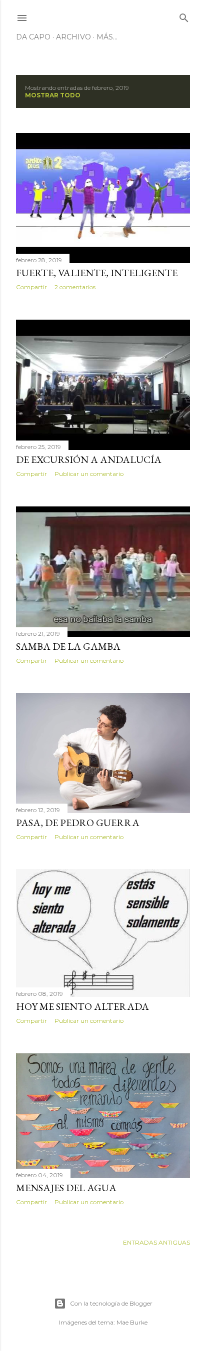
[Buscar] (184, 15)
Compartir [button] (31, 287)
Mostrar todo (52, 95)
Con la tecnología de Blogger (111, 1303)
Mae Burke (132, 1322)
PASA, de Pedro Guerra (78, 822)
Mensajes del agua (66, 1187)
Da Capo (33, 36)
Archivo (73, 36)
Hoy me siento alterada (82, 1006)
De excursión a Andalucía (89, 459)
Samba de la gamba (68, 646)
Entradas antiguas (156, 1242)
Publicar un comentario (89, 473)
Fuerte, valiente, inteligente (97, 272)
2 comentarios (75, 287)
